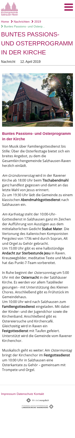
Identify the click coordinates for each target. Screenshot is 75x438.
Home (5, 21)
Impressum (8, 393)
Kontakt (39, 393)
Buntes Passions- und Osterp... (24, 26)
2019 (37, 21)
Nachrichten (21, 21)
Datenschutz (25, 393)
